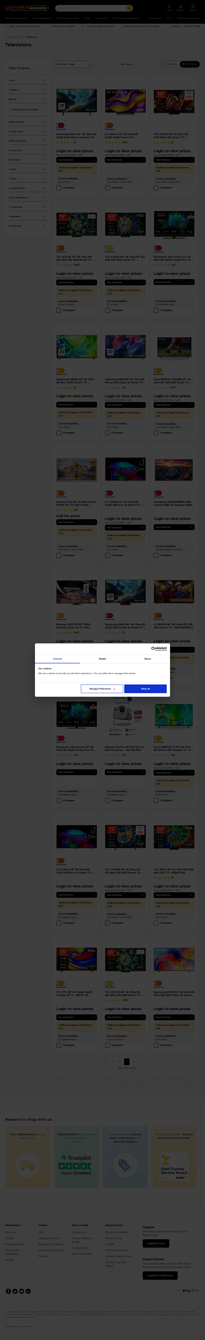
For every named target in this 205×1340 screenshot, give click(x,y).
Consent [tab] (57, 658)
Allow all (145, 688)
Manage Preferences (100, 688)
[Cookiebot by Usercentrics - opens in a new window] (153, 649)
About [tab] (147, 658)
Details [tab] (102, 658)
